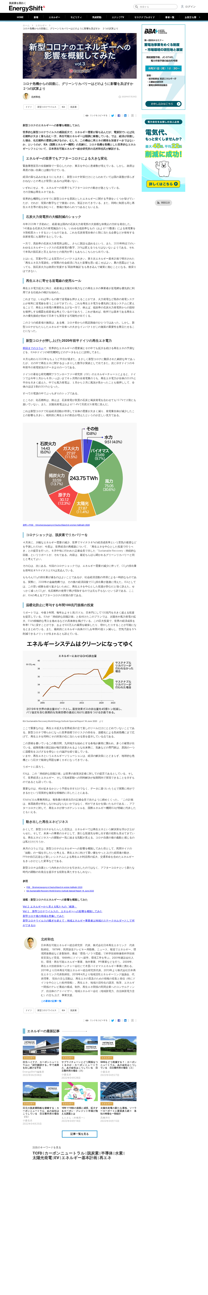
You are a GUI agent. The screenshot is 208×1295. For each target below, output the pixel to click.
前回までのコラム (33, 348)
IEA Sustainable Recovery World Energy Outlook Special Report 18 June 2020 (60, 891)
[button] (28, 107)
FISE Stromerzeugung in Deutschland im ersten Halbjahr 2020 (54, 887)
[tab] (20, 17)
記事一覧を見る (80, 1133)
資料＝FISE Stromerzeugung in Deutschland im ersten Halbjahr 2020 (56, 525)
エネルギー (41, 25)
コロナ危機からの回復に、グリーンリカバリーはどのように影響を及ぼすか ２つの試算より (70, 28)
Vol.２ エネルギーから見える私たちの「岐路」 (50, 906)
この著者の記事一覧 (51, 1001)
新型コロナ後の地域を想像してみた (43, 916)
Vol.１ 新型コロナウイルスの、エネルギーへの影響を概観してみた (62, 911)
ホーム (26, 25)
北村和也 (35, 97)
